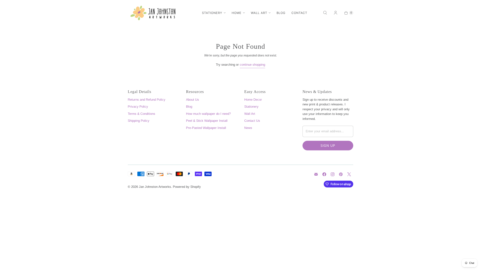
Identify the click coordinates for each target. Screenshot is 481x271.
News (248, 128)
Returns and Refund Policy (146, 99)
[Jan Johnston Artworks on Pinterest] (341, 174)
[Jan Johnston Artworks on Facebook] (324, 174)
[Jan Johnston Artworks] (156, 13)
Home (236, 13)
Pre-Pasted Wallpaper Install (206, 128)
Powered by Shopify (187, 187)
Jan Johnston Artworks (155, 187)
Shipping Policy (138, 121)
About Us (192, 99)
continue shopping (252, 64)
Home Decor (253, 99)
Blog (281, 13)
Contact (299, 13)
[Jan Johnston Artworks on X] (349, 174)
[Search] (325, 12)
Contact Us (252, 121)
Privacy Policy (138, 106)
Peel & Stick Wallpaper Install (207, 121)
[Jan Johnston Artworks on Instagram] (332, 174)
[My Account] (335, 12)
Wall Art (259, 13)
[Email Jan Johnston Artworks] (316, 174)
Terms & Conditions (141, 114)
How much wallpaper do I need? (208, 114)
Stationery (212, 13)
